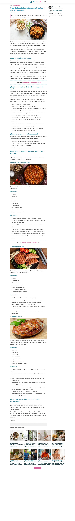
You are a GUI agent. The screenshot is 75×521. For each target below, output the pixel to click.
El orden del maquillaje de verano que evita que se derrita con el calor (58, 463)
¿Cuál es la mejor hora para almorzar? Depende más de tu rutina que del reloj (44, 463)
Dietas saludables (16, 5)
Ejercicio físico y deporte (29, 460)
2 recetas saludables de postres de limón (31, 242)
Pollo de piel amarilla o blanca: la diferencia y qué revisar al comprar (58, 445)
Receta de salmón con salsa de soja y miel (31, 82)
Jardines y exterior (14, 460)
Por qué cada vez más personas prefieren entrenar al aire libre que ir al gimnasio (30, 463)
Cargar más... (37, 467)
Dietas (11, 5)
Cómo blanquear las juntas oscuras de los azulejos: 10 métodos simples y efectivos (43, 445)
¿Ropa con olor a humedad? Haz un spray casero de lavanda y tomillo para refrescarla (16, 445)
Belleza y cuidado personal (57, 460)
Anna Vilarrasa (60, 8)
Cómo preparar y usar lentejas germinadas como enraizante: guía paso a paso (16, 463)
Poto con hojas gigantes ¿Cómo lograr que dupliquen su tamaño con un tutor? (30, 445)
